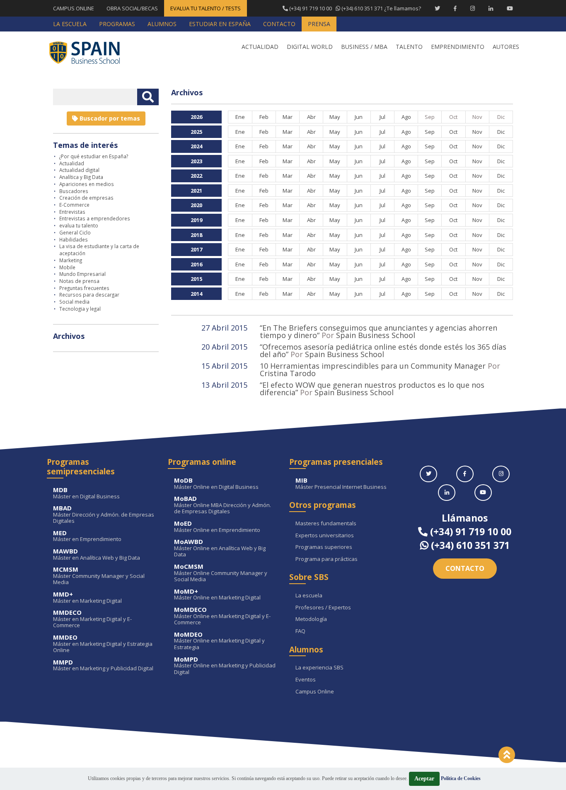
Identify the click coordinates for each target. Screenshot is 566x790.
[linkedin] (446, 492)
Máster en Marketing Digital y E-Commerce (92, 619)
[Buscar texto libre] (148, 97)
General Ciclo (75, 232)
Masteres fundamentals (325, 523)
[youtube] (483, 492)
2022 (196, 175)
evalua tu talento (78, 225)
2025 (196, 131)
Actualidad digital (79, 170)
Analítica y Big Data (81, 177)
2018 (196, 235)
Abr (311, 117)
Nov (477, 131)
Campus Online (314, 692)
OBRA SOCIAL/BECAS (132, 8)
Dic (501, 131)
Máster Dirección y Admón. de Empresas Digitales (103, 514)
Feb (263, 117)
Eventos (305, 679)
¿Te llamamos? (354, 8)
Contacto (464, 568)
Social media (74, 301)
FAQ (300, 631)
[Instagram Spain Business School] (472, 8)
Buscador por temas (109, 118)
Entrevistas (72, 211)
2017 (196, 249)
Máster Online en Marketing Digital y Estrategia (219, 641)
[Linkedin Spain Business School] (490, 8)
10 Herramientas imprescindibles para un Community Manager (373, 366)
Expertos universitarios (324, 535)
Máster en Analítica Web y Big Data (96, 554)
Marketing (70, 260)
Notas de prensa (79, 281)
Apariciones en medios (86, 184)
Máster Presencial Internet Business (341, 483)
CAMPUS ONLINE (73, 8)
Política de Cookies (461, 778)
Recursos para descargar (89, 294)
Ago (406, 117)
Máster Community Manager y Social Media (99, 576)
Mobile (67, 267)
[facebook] (465, 474)
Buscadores (73, 191)
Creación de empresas (86, 197)
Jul (382, 117)
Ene (240, 117)
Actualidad (71, 163)
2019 (196, 220)
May (334, 117)
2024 (196, 146)
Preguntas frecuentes (84, 288)
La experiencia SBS (319, 667)
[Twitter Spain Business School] (437, 8)
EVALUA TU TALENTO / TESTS (205, 8)
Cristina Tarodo (288, 373)
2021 (196, 190)
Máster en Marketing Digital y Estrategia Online (102, 644)
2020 (196, 205)
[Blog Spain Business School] (90, 52)
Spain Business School (375, 335)
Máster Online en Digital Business (216, 483)
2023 (196, 161)
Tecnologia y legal (80, 308)
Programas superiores (323, 547)
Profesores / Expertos (323, 607)
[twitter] (428, 474)
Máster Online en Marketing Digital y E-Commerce (222, 616)
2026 (196, 117)
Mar (288, 117)
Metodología (311, 619)
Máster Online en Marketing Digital (217, 594)
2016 (196, 264)
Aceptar (424, 779)
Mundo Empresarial (82, 274)
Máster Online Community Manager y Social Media (220, 573)
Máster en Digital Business (86, 493)
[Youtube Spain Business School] (510, 8)
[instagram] (501, 474)
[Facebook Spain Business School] (455, 8)
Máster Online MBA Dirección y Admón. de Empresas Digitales (222, 505)
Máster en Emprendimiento (87, 536)
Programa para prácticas (326, 559)
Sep (430, 131)
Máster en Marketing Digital (87, 597)
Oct (453, 131)
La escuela (308, 595)
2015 (196, 279)
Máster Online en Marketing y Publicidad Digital (225, 666)
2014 (196, 293)
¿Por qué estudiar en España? (93, 156)
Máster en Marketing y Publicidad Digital (103, 665)
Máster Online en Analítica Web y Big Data (220, 548)
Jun (359, 117)
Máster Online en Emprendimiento (217, 526)
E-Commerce (74, 204)
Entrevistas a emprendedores (94, 218)
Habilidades (73, 239)
